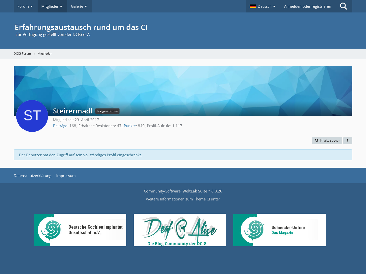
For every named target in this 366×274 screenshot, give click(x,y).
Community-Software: (183, 190)
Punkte (130, 125)
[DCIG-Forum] (183, 30)
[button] (263, 6)
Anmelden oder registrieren (307, 6)
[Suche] (343, 6)
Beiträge (60, 125)
